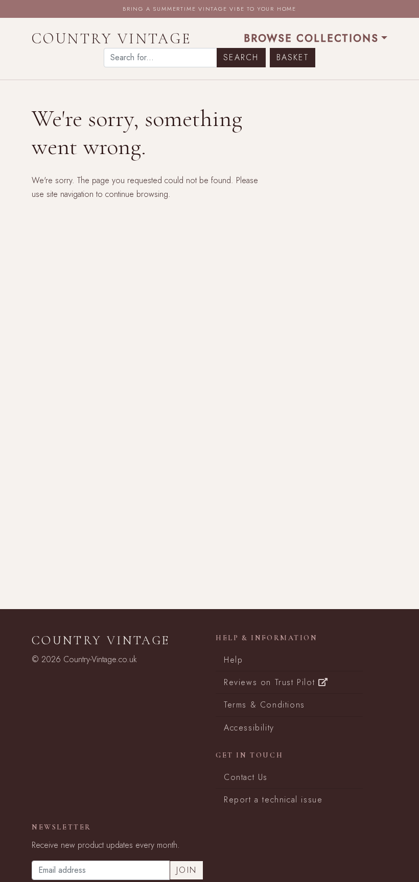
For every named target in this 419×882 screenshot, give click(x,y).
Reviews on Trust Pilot (271, 682)
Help (233, 660)
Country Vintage (112, 38)
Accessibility (249, 728)
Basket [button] (292, 57)
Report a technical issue (273, 799)
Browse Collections (311, 38)
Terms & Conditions (264, 705)
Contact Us (246, 777)
